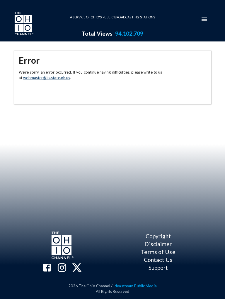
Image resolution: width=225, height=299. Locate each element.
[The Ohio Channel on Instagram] (62, 268)
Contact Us (158, 260)
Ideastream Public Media (135, 286)
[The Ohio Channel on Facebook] (47, 268)
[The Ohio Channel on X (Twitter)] (77, 268)
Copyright (158, 236)
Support (158, 267)
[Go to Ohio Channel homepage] (23, 24)
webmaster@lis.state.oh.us (46, 77)
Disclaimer (158, 244)
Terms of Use (158, 252)
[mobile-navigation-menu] (204, 19)
